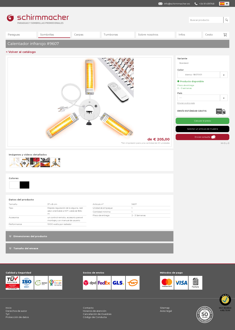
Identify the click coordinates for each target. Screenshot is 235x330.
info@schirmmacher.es (177, 3)
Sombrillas (47, 34)
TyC (8, 314)
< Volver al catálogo (21, 52)
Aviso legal (166, 310)
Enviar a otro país (186, 103)
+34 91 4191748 (206, 3)
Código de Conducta (95, 317)
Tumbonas (111, 34)
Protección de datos (17, 317)
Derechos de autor (16, 310)
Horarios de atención (94, 310)
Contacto (88, 307)
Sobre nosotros (148, 34)
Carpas (78, 34)
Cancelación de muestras (97, 314)
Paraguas (14, 34)
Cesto (209, 34)
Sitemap (165, 307)
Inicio (9, 307)
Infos (182, 34)
